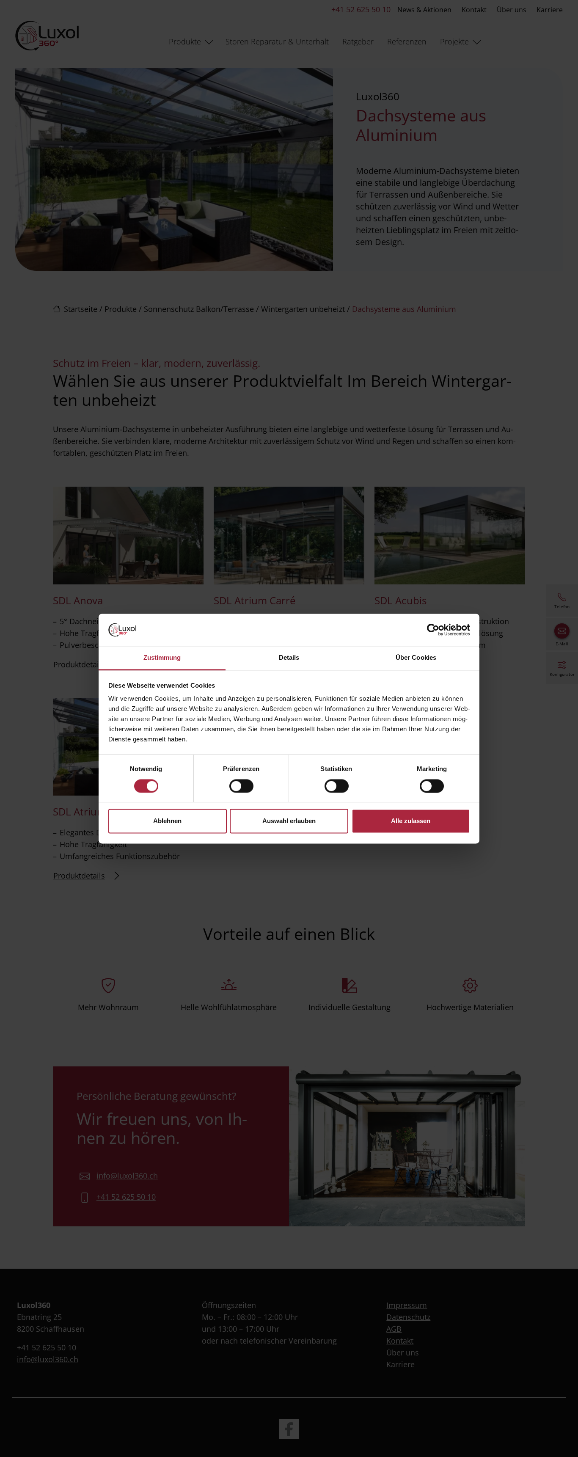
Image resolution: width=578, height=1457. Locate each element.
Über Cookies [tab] (416, 657)
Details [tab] (289, 657)
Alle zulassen (410, 821)
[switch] (241, 786)
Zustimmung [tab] (162, 657)
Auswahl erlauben (289, 821)
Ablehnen (167, 821)
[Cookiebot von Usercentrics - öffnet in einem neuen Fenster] (433, 629)
